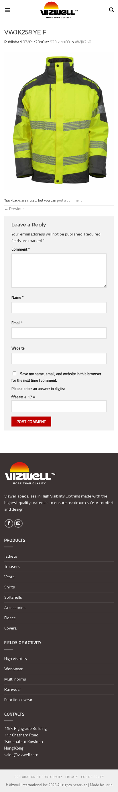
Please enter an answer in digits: (38, 388)
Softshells (13, 597)
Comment (20, 249)
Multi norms (15, 679)
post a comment (69, 200)
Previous (14, 209)
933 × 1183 (60, 42)
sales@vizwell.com (21, 755)
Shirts (9, 587)
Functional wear (18, 699)
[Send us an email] (18, 523)
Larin (109, 785)
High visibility (15, 658)
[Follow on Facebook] (9, 523)
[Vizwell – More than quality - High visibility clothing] (59, 10)
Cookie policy (92, 777)
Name (17, 297)
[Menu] (7, 10)
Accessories (14, 607)
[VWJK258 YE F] (59, 120)
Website (18, 348)
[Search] (111, 9)
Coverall (11, 628)
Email (17, 323)
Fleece (10, 618)
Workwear (13, 669)
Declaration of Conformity (38, 777)
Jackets (10, 556)
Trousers (12, 566)
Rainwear (12, 689)
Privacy (71, 777)
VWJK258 (83, 42)
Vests (9, 577)
